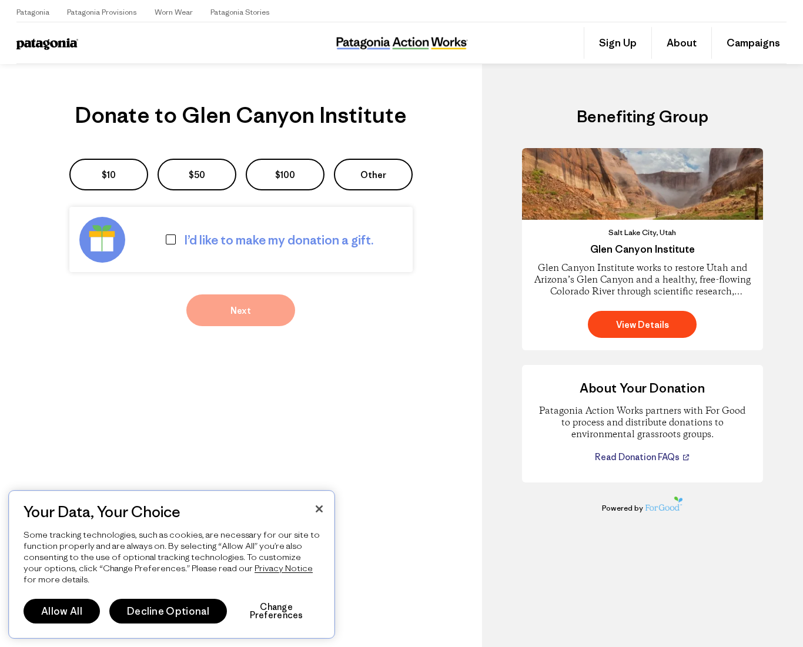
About (682, 42)
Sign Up (618, 42)
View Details (642, 324)
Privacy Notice (284, 568)
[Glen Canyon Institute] (642, 249)
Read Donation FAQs (638, 456)
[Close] (319, 509)
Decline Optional (168, 611)
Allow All (61, 611)
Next (240, 310)
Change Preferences (276, 611)
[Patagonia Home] (100, 43)
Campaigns (753, 42)
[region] (171, 564)
